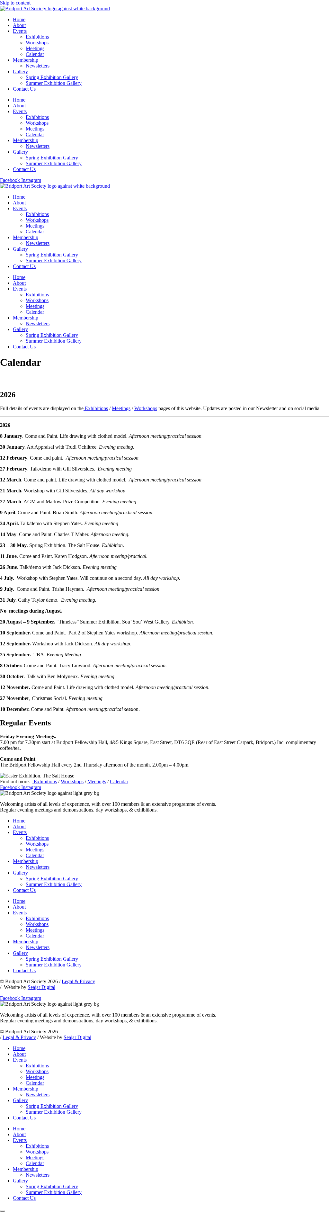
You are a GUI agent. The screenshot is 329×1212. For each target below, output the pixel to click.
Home (19, 19)
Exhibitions (37, 37)
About (19, 25)
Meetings (35, 48)
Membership (25, 60)
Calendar (35, 54)
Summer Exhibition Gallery (54, 83)
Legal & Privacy (78, 981)
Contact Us (24, 89)
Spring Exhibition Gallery (52, 77)
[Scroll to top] (2, 1211)
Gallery (20, 71)
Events (20, 31)
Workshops (37, 42)
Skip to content (15, 2)
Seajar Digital (41, 987)
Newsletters (37, 65)
